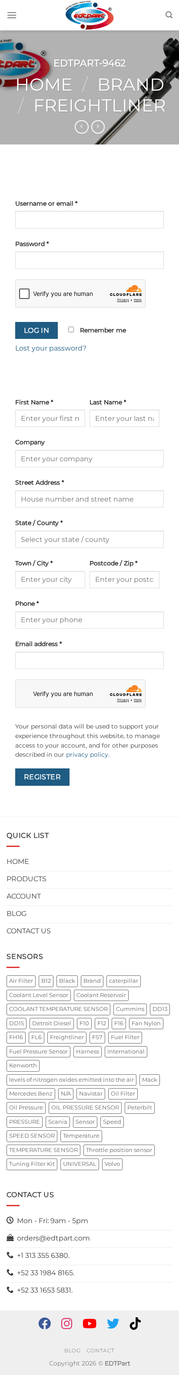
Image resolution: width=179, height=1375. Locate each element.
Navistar (91, 1093)
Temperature (81, 1135)
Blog (72, 1350)
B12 (46, 981)
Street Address (39, 482)
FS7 (97, 1037)
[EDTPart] (89, 15)
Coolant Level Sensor (38, 995)
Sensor (85, 1122)
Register (42, 777)
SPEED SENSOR (32, 1135)
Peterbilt (139, 1107)
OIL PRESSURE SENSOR (85, 1107)
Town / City (34, 563)
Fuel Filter (125, 1037)
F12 (101, 1023)
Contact (100, 1350)
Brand (130, 84)
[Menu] (12, 15)
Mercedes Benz (31, 1093)
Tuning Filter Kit (32, 1164)
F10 (84, 1023)
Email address (38, 644)
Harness (87, 1051)
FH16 (16, 1037)
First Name (34, 402)
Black (67, 981)
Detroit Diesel (51, 1023)
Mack (149, 1079)
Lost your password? (50, 348)
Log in (37, 330)
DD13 (159, 1009)
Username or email (46, 203)
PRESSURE (24, 1122)
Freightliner (99, 105)
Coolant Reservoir (101, 995)
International (126, 1051)
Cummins (130, 1009)
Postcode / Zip (113, 563)
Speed (112, 1122)
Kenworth (23, 1065)
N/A (66, 1093)
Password (32, 244)
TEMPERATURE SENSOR (43, 1150)
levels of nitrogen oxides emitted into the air (71, 1079)
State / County (39, 523)
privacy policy (87, 754)
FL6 (36, 1037)
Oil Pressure (26, 1107)
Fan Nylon (146, 1023)
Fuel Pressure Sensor (38, 1051)
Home (44, 84)
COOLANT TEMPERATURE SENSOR (58, 1009)
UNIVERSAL (79, 1164)
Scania (57, 1122)
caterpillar (123, 981)
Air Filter (21, 981)
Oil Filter (123, 1093)
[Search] (169, 15)
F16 (118, 1023)
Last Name (108, 402)
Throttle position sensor (119, 1150)
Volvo (112, 1164)
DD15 (16, 1023)
